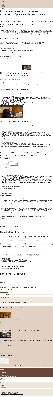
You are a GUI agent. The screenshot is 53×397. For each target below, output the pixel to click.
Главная (2, 385)
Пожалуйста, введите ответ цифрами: (7, 289)
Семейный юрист (6, 356)
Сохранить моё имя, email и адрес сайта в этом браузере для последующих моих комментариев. (18, 287)
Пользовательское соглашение (6, 374)
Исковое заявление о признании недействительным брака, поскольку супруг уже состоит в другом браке (17, 301)
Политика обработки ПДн (5, 375)
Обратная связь (4, 6)
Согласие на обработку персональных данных (8, 376)
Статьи (2, 373)
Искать (7, 294)
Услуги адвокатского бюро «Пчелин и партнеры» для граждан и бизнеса (25, 366)
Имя (1, 284)
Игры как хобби (5, 345)
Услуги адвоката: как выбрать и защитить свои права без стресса (22, 320)
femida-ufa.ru (2, 369)
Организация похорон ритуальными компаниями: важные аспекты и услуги (26, 340)
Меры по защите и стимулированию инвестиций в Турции (20, 330)
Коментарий (2, 282)
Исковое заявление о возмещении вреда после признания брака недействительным (14, 302)
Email (1, 285)
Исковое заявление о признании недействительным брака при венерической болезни (14, 300)
